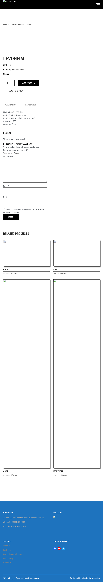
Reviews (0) (30, 105)
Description (10, 105)
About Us (6, 546)
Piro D (56, 269)
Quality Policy (8, 558)
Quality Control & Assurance (13, 554)
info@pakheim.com (17, 526)
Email (5, 197)
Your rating (8, 153)
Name (6, 186)
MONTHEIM (58, 471)
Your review (8, 157)
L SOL (5, 269)
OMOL (5, 471)
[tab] (13, 104)
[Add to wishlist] (48, 270)
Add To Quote (28, 83)
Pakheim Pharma (18, 70)
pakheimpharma (32, 578)
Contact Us (7, 563)
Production (7, 550)
